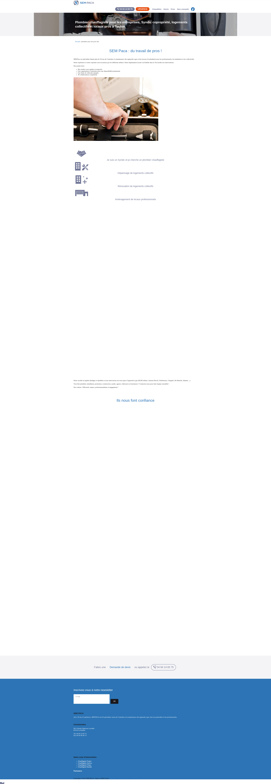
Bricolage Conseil (80, 775)
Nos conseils (183, 9)
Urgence (142, 9)
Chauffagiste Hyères (85, 763)
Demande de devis (120, 667)
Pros (173, 9)
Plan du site (135, 778)
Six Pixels (112, 778)
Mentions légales (123, 778)
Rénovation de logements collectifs (135, 186)
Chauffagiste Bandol (85, 767)
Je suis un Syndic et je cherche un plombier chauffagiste (135, 160)
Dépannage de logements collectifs (135, 173)
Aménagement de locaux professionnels (135, 199)
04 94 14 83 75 (126, 9)
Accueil (77, 41)
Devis (166, 9)
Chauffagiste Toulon (84, 761)
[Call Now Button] (2, 783)
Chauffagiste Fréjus (84, 765)
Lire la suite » (78, 720)
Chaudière (156, 9)
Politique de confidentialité (149, 778)
